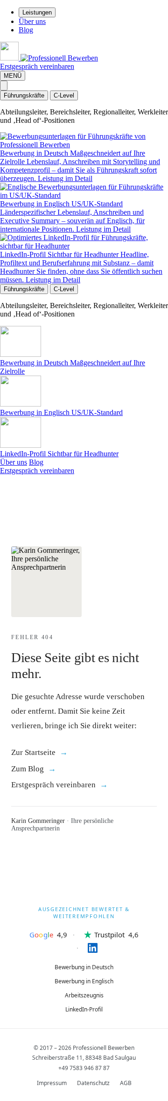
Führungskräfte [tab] (24, 95)
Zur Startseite (33, 752)
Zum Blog (27, 768)
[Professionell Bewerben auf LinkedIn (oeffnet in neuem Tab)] (84, 948)
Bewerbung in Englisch (84, 981)
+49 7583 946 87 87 (84, 1068)
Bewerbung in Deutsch (84, 967)
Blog (26, 30)
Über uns (32, 21)
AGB (126, 1083)
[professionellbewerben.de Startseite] (49, 58)
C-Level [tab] (64, 95)
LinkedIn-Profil (84, 1009)
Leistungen (37, 12)
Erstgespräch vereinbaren (37, 66)
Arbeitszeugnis (84, 995)
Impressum (52, 1083)
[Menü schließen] (3, 85)
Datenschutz (93, 1083)
